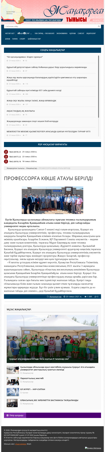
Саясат (81, 33)
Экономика (61, 33)
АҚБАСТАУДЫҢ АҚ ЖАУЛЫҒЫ (21, 111)
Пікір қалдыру (16, 415)
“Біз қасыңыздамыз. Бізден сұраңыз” (25, 57)
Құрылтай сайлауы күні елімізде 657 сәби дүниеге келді (34, 90)
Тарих (15, 39)
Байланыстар (34, 39)
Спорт (22, 39)
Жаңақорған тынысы (62, 12)
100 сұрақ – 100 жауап (44, 33)
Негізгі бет (9, 33)
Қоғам (73, 33)
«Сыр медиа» (20, 444)
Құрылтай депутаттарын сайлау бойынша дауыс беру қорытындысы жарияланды (47, 67)
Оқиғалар (91, 33)
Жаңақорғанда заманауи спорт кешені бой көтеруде (32, 121)
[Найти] (99, 26)
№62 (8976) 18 (15, 161)
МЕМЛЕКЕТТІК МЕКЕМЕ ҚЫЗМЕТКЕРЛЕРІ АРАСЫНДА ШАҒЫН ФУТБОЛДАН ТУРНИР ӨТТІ (48, 131)
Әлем (7, 39)
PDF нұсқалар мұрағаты (52, 144)
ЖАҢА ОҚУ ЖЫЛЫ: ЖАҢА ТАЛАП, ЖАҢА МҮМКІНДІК (31, 100)
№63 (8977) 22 (15, 156)
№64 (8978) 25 (15, 152)
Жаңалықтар (23, 33)
